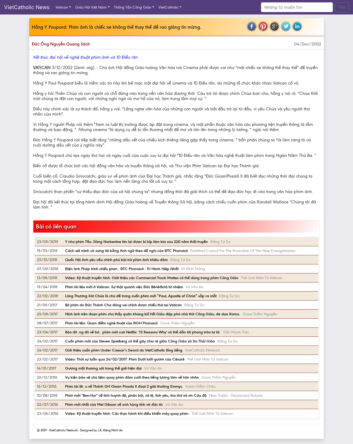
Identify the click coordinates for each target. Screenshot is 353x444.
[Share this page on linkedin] (297, 26)
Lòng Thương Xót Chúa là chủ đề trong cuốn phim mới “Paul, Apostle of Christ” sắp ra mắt (141, 296)
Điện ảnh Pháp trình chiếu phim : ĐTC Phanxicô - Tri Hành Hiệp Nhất (122, 268)
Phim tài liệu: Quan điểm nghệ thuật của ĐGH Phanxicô (111, 323)
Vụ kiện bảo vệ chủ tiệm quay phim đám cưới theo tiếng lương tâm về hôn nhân (132, 377)
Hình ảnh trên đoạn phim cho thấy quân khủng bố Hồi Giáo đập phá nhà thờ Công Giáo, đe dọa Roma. (152, 314)
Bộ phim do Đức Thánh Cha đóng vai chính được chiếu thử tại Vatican (123, 305)
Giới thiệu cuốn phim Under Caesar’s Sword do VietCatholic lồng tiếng (123, 350)
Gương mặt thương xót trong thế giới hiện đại (103, 368)
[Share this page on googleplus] (274, 26)
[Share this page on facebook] (252, 26)
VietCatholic (168, 7)
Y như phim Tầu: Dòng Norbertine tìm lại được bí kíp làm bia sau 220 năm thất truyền (136, 241)
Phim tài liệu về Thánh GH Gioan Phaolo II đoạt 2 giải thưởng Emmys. (124, 386)
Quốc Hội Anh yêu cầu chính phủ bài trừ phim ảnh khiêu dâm (116, 259)
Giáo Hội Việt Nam (91, 7)
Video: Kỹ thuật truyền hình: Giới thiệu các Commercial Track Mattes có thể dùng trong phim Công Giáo (151, 277)
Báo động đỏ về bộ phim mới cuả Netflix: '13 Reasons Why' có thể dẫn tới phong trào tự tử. (142, 332)
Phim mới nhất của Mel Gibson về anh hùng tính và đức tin (114, 404)
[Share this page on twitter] (286, 26)
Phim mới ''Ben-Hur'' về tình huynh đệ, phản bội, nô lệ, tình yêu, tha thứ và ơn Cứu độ (135, 395)
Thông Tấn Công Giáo (132, 7)
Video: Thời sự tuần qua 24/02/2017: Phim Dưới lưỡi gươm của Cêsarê (125, 359)
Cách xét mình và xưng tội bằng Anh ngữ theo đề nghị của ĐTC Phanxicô (126, 250)
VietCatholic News (26, 7)
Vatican (62, 7)
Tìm (342, 7)
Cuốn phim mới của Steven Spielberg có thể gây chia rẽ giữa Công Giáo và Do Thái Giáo (140, 341)
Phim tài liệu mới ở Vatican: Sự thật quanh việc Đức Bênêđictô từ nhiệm (124, 287)
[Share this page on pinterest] (263, 26)
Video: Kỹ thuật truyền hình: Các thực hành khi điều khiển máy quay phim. (127, 413)
